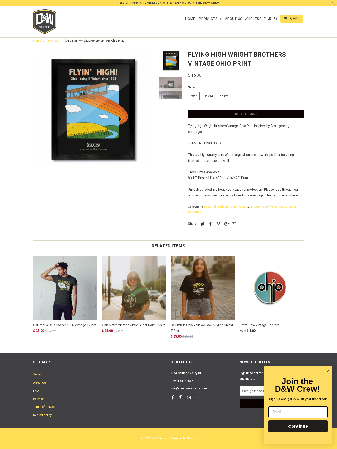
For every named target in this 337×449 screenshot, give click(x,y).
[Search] (276, 20)
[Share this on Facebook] (209, 223)
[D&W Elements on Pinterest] (181, 397)
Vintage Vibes (258, 206)
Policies (38, 398)
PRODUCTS (210, 18)
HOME (190, 19)
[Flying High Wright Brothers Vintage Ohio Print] (93, 109)
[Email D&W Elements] (197, 397)
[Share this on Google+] (225, 223)
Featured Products (216, 206)
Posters (243, 206)
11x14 (208, 96)
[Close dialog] (328, 370)
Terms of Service (44, 406)
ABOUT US (234, 19)
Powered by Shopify (183, 438)
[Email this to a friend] (233, 223)
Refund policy (42, 415)
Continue (298, 426)
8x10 (194, 96)
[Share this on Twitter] (201, 223)
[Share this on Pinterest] (217, 223)
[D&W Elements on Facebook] (173, 397)
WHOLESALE (255, 19)
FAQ (36, 390)
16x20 (224, 96)
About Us (39, 382)
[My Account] (270, 20)
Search (37, 374)
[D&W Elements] (44, 21)
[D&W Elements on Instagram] (189, 397)
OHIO (233, 206)
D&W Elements (160, 438)
